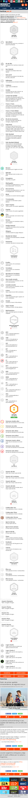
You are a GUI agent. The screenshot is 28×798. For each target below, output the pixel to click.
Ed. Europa (14, 794)
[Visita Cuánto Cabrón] (14, 788)
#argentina (3, 763)
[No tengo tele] (24, 1)
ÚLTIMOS (4, 8)
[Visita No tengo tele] (23, 792)
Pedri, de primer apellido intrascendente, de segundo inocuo (12, 683)
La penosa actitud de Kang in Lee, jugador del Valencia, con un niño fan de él (13, 723)
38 (8, 717)
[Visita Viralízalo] (4, 780)
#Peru (20, 762)
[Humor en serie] (19, 1)
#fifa (14, 763)
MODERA (20, 8)
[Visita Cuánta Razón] (14, 780)
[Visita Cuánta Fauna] (14, 784)
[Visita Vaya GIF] (4, 792)
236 (8, 774)
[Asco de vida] (1, 1)
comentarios (7, 676)
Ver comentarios (21, 17)
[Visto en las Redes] (6, 1)
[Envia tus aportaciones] (26, 8)
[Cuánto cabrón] (11, 1)
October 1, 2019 (18, 741)
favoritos (7, 673)
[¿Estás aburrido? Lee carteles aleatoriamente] (14, 8)
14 (22, 717)
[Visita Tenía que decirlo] (4, 788)
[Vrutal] (14, 1)
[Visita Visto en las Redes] (23, 784)
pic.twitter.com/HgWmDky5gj (8, 739)
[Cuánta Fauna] (21, 1)
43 (8, 749)
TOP (11, 8)
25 (22, 774)
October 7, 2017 (16, 766)
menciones (21, 676)
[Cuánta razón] (4, 1)
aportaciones (21, 673)
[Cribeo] (16, 1)
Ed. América (20, 794)
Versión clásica (17, 796)
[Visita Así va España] (4, 784)
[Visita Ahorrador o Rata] (14, 792)
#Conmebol (10, 763)
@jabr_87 (15, 22)
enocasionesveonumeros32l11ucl (8, 686)
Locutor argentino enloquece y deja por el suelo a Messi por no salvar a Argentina (12, 755)
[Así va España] (9, 1)
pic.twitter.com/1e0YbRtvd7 (7, 764)
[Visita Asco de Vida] (23, 780)
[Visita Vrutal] (23, 788)
